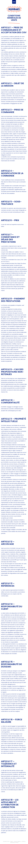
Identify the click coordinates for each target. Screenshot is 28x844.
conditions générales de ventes (18, 842)
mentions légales (17, 841)
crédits (11, 841)
